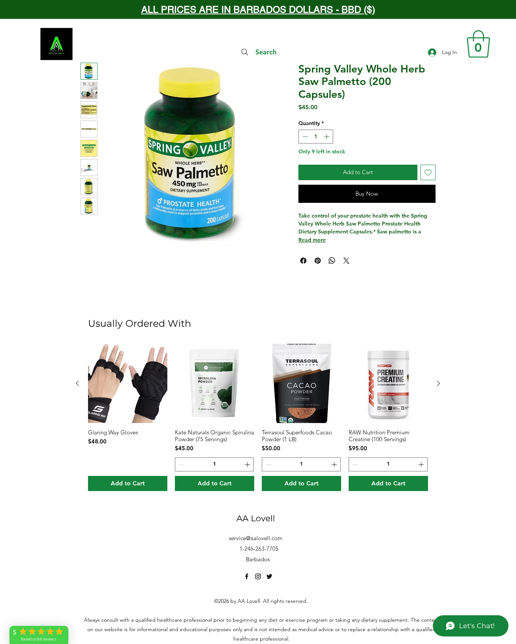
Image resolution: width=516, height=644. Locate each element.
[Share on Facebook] (303, 260)
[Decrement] (304, 136)
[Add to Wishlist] (428, 172)
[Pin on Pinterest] (317, 260)
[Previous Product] (77, 383)
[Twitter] (269, 576)
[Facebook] (246, 576)
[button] (478, 44)
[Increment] (327, 136)
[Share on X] (346, 260)
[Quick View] (127, 383)
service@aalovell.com (256, 538)
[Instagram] (258, 576)
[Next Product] (438, 383)
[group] (258, 417)
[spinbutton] (316, 136)
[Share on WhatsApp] (332, 260)
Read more (312, 239)
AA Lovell (255, 518)
